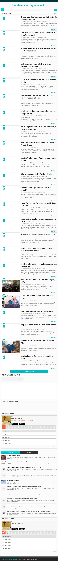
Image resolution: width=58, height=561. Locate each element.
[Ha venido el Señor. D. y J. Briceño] (3, 457)
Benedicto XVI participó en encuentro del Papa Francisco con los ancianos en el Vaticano (24, 486)
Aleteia (40, 162)
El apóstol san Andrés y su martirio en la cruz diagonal (37, 311)
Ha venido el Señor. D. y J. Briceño (13, 455)
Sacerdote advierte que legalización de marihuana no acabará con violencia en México (36, 96)
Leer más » (54, 29)
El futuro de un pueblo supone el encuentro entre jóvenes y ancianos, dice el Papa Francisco (24, 467)
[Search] (55, 10)
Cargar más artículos (29, 371)
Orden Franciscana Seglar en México (29, 5)
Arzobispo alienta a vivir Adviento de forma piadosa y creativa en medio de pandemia (36, 65)
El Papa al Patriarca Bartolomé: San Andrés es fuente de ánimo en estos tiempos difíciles (37, 249)
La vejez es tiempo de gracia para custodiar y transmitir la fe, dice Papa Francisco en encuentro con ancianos (28, 511)
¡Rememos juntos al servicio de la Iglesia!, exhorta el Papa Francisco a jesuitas (22, 498)
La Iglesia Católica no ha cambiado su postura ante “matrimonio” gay (14, 462)
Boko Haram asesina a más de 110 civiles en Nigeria (36, 174)
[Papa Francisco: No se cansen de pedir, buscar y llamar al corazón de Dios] (3, 475)
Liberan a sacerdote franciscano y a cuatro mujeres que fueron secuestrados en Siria (23, 505)
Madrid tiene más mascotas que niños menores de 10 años (38, 235)
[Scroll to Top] (29, 559)
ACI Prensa (40, 21)
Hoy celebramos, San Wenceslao (13, 480)
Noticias (45, 21)
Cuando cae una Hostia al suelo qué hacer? (9, 493)
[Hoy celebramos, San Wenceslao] (3, 482)
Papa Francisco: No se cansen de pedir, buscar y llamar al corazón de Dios (21, 474)
